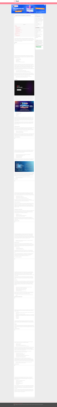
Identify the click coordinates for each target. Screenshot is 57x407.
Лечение (15, 34)
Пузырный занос (17, 28)
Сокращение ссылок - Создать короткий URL (18, 403)
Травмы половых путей (17, 31)
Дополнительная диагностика (17, 33)
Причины (16, 25)
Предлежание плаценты (17, 30)
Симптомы (16, 26)
